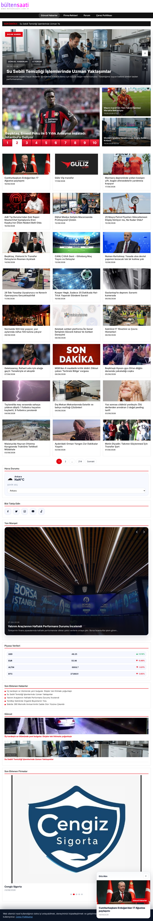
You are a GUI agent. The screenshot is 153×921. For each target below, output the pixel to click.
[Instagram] (24, 511)
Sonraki (90, 461)
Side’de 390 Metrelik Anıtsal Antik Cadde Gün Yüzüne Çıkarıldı (35, 704)
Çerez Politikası (104, 15)
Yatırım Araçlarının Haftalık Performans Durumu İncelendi (33, 697)
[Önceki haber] (137, 531)
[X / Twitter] (16, 511)
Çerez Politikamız (24, 916)
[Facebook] (7, 511)
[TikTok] (41, 511)
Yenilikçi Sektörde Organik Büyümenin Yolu (27, 701)
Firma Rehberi (71, 15)
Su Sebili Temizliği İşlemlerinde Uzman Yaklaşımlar (44, 23)
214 (80, 461)
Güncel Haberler (49, 15)
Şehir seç (12, 485)
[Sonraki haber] (143, 531)
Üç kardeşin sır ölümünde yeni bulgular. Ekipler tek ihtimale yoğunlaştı (39, 691)
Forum (87, 15)
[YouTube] (33, 511)
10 (95, 143)
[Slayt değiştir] (71, 894)
